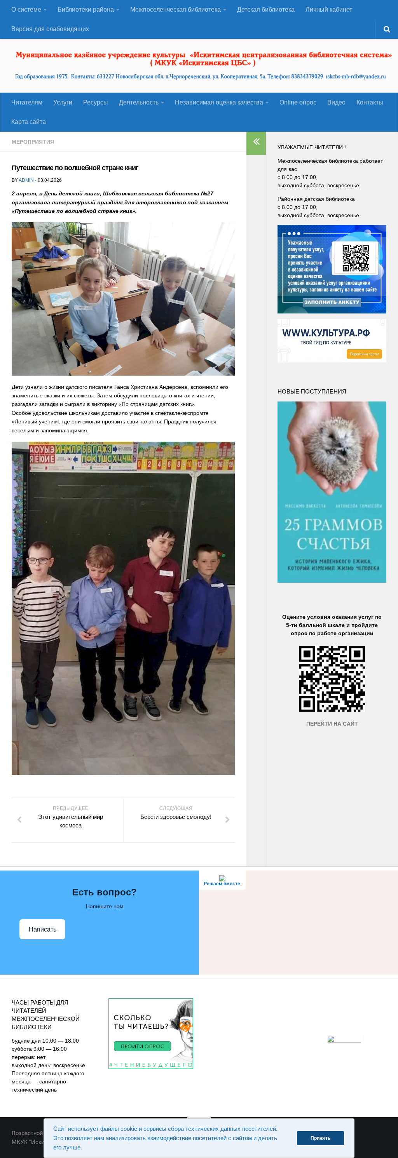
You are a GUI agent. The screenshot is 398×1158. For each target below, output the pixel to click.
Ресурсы (95, 102)
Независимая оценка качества (219, 102)
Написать (42, 929)
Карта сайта (28, 121)
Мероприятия (33, 142)
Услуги (62, 102)
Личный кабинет (328, 9)
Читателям (26, 102)
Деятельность (139, 102)
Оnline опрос (297, 102)
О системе (26, 9)
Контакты (369, 102)
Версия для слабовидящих (50, 29)
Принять (320, 1138)
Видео (336, 102)
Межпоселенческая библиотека (175, 9)
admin (26, 180)
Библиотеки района (86, 9)
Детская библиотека (266, 9)
